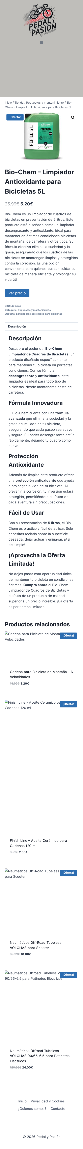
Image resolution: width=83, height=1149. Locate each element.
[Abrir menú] (41, 42)
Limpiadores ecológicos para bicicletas (39, 313)
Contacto (58, 1109)
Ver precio (17, 293)
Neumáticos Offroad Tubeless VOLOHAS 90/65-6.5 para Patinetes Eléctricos (40, 1056)
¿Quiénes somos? (32, 1109)
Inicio (22, 1101)
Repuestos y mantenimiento (34, 309)
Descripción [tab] (17, 326)
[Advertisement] (41, 71)
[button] (73, 117)
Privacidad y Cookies (48, 1101)
